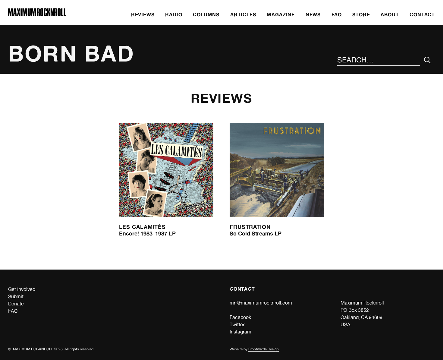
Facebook (240, 317)
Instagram (240, 332)
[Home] (37, 14)
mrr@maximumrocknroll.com (261, 303)
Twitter (237, 324)
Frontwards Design (263, 349)
